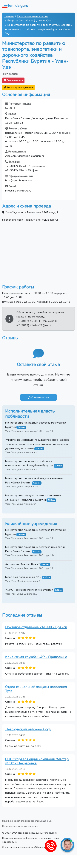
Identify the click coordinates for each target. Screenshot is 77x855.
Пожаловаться (14, 80)
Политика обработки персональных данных (27, 820)
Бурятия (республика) (21, 20)
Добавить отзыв (38, 397)
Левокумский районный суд (28, 729)
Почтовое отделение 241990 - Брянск (36, 627)
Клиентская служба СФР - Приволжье (36, 657)
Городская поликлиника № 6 (23, 577)
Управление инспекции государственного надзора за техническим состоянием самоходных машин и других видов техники (37, 444)
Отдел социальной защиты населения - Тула (37, 689)
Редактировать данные (19, 87)
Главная (9, 16)
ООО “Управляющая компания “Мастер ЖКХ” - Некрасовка (37, 761)
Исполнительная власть (32, 16)
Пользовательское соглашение (20, 826)
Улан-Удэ (45, 20)
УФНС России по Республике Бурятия (29, 590)
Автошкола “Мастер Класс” (22, 564)
